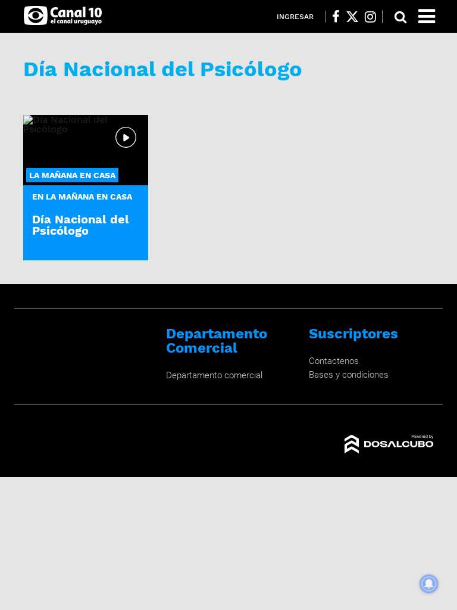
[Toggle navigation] (427, 16)
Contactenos (334, 361)
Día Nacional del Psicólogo (80, 225)
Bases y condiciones (349, 374)
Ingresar (295, 17)
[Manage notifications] (429, 583)
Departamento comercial (214, 375)
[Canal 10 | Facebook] (336, 16)
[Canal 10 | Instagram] (370, 16)
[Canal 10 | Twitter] (352, 16)
